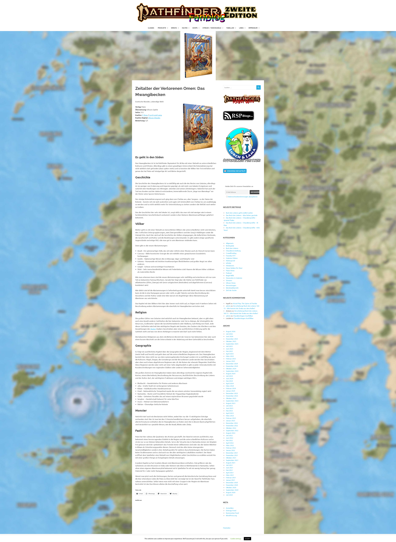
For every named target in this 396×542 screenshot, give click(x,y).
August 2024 (230, 373)
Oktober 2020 (231, 487)
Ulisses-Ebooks (154, 118)
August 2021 (230, 463)
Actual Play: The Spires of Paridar (245, 303)
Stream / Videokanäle (212, 28)
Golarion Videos (232, 258)
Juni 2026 (229, 336)
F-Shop (145, 115)
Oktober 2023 (231, 398)
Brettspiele (230, 246)
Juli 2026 (229, 334)
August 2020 (230, 492)
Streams (229, 280)
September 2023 (232, 401)
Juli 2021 (229, 465)
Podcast (229, 273)
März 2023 (230, 416)
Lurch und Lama (155, 115)
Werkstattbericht (232, 288)
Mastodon (226, 528)
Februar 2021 (231, 477)
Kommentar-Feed (232, 513)
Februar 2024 (231, 388)
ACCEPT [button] (247, 539)
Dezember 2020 (232, 482)
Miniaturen (230, 265)
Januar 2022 (230, 450)
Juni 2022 (229, 438)
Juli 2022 (229, 435)
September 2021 (232, 460)
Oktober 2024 (231, 368)
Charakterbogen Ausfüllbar (243, 316)
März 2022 (230, 445)
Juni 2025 (229, 349)
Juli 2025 (229, 346)
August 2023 (230, 403)
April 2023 (230, 413)
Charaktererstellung (233, 251)
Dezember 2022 (232, 423)
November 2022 (232, 425)
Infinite (228, 263)
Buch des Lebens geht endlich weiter (239, 213)
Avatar (153, 329)
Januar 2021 (230, 480)
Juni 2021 (229, 468)
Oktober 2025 (231, 341)
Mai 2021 (229, 470)
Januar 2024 (230, 391)
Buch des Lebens (232, 248)
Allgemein (229, 243)
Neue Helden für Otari (234, 268)
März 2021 (230, 475)
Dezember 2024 (232, 364)
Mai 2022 (229, 440)
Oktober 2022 (231, 428)
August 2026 (230, 331)
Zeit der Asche (231, 290)
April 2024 (230, 383)
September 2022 (232, 430)
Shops (194, 28)
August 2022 (230, 433)
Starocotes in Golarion (234, 278)
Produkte (162, 28)
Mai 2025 (229, 351)
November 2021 (232, 455)
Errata (174, 28)
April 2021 (230, 473)
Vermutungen (231, 285)
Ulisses (151, 28)
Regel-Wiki (230, 275)
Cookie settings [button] (235, 539)
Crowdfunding (231, 253)
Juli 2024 (229, 376)
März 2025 (230, 356)
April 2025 (230, 354)
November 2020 (232, 485)
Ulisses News (231, 283)
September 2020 (232, 490)
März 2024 (230, 386)
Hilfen (184, 28)
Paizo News (230, 270)
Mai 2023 (229, 411)
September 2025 (232, 344)
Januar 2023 (230, 420)
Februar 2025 (231, 359)
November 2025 (232, 339)
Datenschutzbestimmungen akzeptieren (243, 196)
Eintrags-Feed (231, 510)
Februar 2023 (231, 418)
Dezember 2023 (232, 393)
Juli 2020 (229, 495)
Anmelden (230, 508)
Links (241, 28)
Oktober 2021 (231, 458)
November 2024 (232, 366)
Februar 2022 (231, 448)
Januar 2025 (230, 361)
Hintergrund (230, 260)
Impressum (253, 28)
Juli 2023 (229, 406)
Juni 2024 (229, 378)
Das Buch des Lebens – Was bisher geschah (241, 215)
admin (228, 306)
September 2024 (232, 371)
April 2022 (230, 443)
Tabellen (230, 28)
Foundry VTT (230, 256)
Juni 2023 (229, 408)
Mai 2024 (229, 381)
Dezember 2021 (232, 453)
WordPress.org (231, 515)
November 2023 (232, 396)
